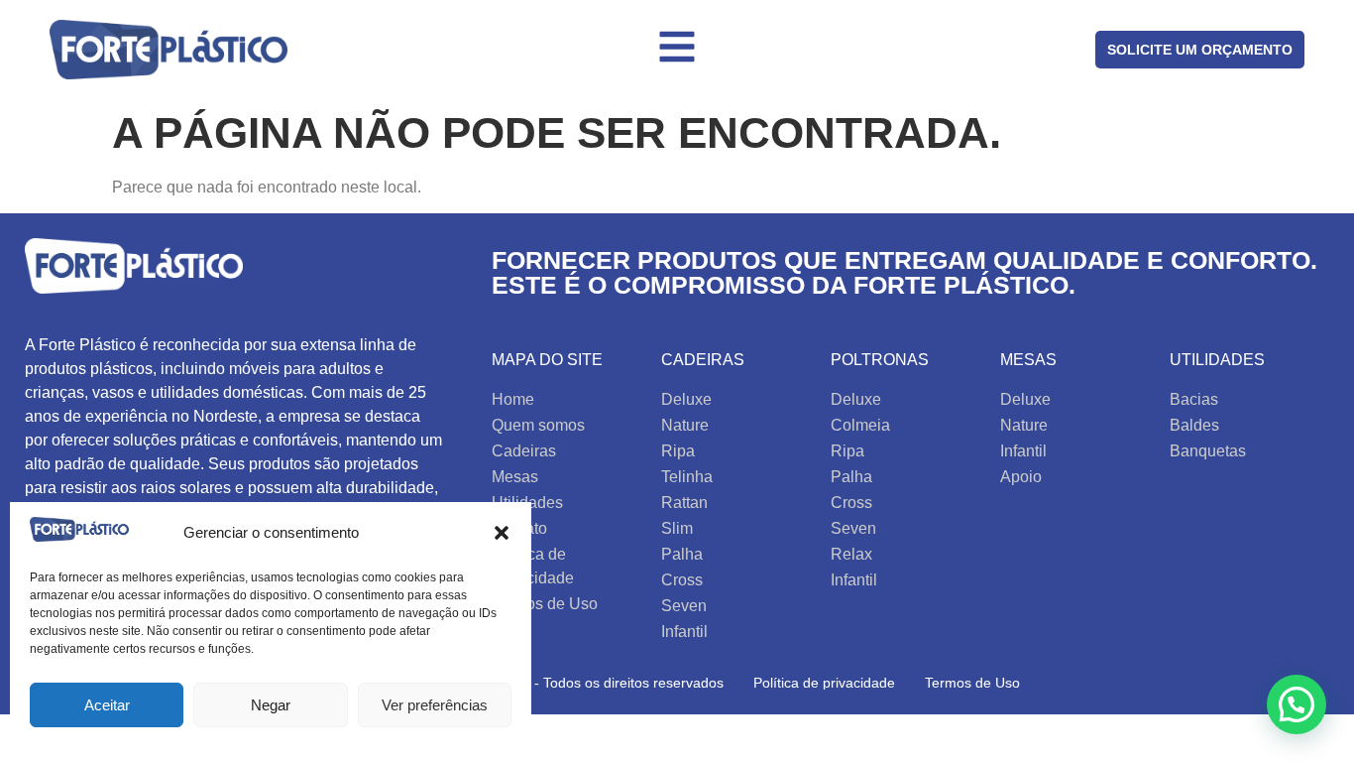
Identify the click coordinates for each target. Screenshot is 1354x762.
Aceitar (107, 705)
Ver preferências (435, 705)
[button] (501, 533)
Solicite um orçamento (1200, 50)
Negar (270, 705)
